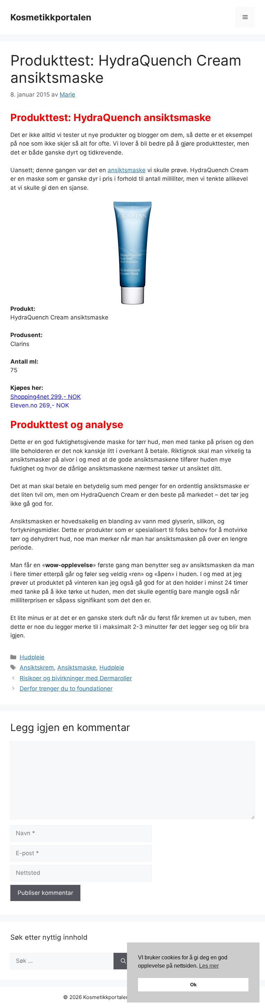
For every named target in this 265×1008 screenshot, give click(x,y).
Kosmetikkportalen (50, 17)
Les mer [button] (209, 966)
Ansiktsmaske (76, 667)
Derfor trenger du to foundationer (66, 688)
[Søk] (123, 961)
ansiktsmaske (127, 170)
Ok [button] (193, 984)
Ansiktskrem (37, 667)
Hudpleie (32, 657)
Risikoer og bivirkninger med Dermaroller (76, 678)
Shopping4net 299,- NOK (45, 396)
